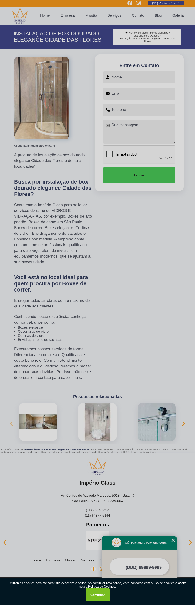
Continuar (97, 595)
